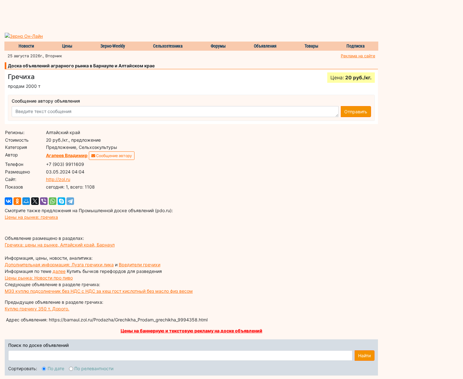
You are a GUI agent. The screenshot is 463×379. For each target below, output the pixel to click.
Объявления (265, 45)
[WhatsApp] (52, 201)
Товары (311, 45)
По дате (56, 368)
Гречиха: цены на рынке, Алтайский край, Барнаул (60, 244)
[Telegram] (70, 201)
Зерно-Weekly (112, 45)
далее (59, 271)
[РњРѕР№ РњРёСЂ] (26, 201)
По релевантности (93, 368)
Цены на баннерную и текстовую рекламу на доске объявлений (191, 330)
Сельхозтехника (168, 45)
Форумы (218, 45)
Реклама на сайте (358, 56)
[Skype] (61, 201)
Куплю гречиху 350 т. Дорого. (37, 308)
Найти (364, 355)
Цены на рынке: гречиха (31, 217)
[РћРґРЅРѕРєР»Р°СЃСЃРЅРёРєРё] (17, 201)
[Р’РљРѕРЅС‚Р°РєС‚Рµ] (8, 201)
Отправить (355, 111)
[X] (35, 201)
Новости (26, 45)
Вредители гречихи (139, 264)
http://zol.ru (58, 179)
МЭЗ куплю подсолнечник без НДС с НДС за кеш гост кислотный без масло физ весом (99, 291)
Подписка (355, 45)
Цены (67, 45)
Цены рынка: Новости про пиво (39, 277)
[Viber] (44, 201)
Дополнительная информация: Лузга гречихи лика (59, 264)
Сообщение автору (113, 155)
